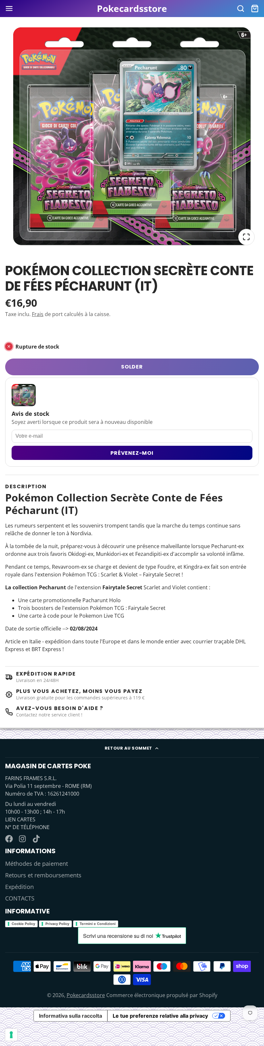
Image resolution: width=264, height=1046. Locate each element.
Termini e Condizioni (98, 923)
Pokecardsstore (86, 995)
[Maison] (132, 8)
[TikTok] (37, 839)
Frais (37, 314)
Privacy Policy (57, 923)
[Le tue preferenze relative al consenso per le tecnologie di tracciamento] (11, 1035)
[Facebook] (9, 839)
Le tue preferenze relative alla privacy (160, 1016)
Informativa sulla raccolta (70, 1016)
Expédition (19, 887)
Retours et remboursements (43, 875)
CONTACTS (19, 898)
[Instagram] (23, 839)
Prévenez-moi (132, 453)
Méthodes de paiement (36, 863)
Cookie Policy (23, 923)
